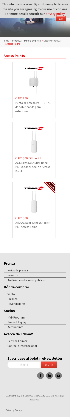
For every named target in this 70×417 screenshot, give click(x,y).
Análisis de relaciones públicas (26, 280)
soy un (49, 365)
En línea (12, 299)
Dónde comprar (16, 286)
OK (61, 18)
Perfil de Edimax (17, 341)
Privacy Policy (14, 410)
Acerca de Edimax (18, 333)
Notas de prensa (17, 270)
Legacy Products (51, 40)
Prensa (9, 263)
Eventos (12, 275)
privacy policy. (55, 13)
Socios (9, 310)
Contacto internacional (22, 346)
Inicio (6, 40)
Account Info (15, 327)
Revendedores (16, 303)
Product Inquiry (17, 322)
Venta (11, 294)
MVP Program (16, 317)
